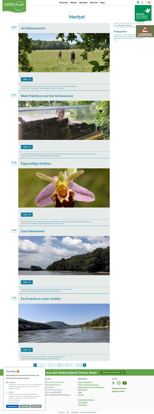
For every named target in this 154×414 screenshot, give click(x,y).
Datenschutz (75, 412)
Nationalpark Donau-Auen (32, 86)
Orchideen (77, 221)
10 (67, 365)
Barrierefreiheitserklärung (88, 412)
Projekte (66, 86)
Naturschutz (70, 221)
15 (81, 365)
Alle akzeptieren (12, 406)
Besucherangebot (85, 382)
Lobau (64, 221)
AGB (67, 412)
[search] (142, 2)
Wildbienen (73, 86)
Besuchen (63, 2)
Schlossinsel (28, 154)
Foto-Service (83, 402)
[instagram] (119, 383)
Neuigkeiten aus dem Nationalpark (54, 88)
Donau (63, 289)
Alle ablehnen (36, 406)
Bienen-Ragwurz (86, 221)
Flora (59, 221)
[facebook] (113, 383)
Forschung (53, 86)
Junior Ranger (126, 34)
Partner (80, 395)
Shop (102, 2)
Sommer (52, 154)
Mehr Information (13, 402)
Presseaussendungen (86, 400)
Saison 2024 (82, 154)
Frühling (43, 356)
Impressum (61, 412)
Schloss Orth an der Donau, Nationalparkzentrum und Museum (91, 386)
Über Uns (94, 2)
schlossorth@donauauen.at (59, 395)
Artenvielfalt (45, 86)
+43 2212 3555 (55, 392)
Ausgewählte (25, 406)
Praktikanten (35, 88)
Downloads (82, 405)
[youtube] (124, 383)
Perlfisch (68, 289)
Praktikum (60, 86)
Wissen (73, 2)
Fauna (51, 289)
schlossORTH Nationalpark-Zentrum (66, 154)
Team (41, 88)
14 (77, 365)
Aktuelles (83, 2)
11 (71, 365)
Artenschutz (45, 221)
